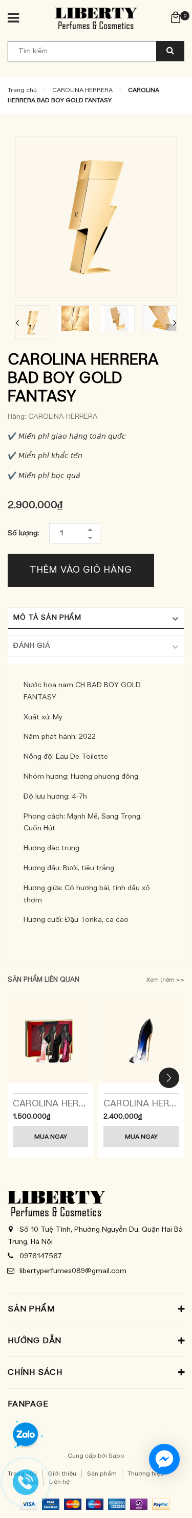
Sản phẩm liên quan (43, 980)
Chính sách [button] (35, 1372)
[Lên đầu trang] (161, 1497)
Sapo (116, 1456)
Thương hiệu (145, 1473)
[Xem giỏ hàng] (175, 16)
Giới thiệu (62, 1473)
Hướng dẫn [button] (34, 1340)
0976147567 (40, 1256)
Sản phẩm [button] (31, 1309)
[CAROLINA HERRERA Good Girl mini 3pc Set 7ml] (50, 1040)
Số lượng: (23, 533)
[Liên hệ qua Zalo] (25, 1435)
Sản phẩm (102, 1473)
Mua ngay (50, 1137)
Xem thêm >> (165, 980)
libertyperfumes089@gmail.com (72, 1271)
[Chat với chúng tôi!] (164, 1459)
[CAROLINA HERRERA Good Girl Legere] (141, 1040)
